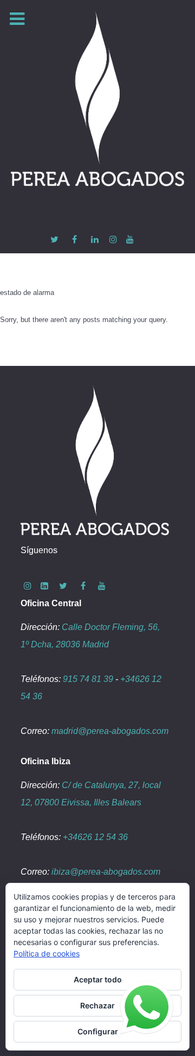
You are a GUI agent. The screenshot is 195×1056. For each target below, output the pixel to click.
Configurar (97, 1031)
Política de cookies (47, 953)
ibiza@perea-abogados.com (105, 871)
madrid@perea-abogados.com (109, 731)
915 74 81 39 (88, 679)
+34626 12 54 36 (95, 837)
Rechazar (97, 1005)
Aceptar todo (98, 979)
